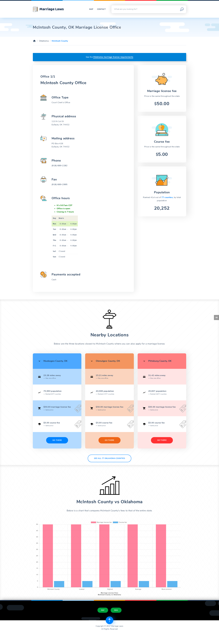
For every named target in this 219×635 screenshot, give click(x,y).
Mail (116, 610)
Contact (101, 9)
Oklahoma (44, 41)
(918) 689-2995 (59, 184)
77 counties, (167, 197)
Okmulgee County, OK (108, 360)
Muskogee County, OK (55, 360)
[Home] (34, 41)
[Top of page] (109, 620)
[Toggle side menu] (216, 317)
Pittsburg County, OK (160, 360)
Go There (57, 440)
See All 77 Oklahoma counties (109, 458)
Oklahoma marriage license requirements (113, 57)
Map (91, 9)
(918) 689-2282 (59, 165)
